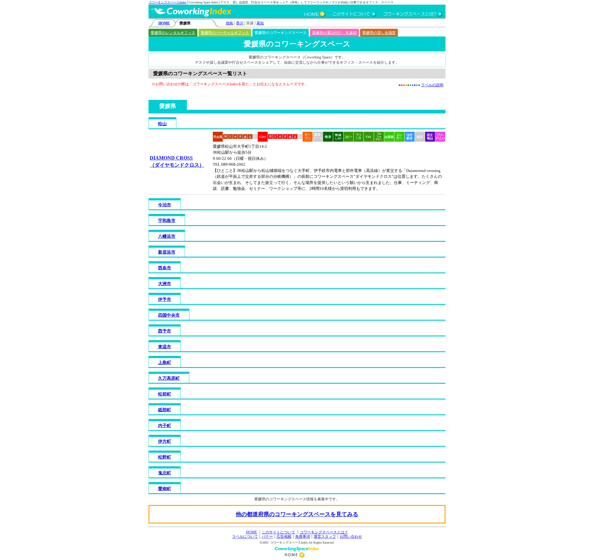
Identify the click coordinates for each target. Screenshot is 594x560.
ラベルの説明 (432, 85)
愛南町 (164, 488)
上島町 (164, 362)
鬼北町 (164, 473)
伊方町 (164, 441)
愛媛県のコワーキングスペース (281, 33)
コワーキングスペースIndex (167, 2)
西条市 (164, 268)
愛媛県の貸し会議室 (379, 33)
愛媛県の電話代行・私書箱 (334, 33)
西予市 (164, 331)
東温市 (164, 346)
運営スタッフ (325, 536)
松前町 (164, 394)
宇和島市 (166, 220)
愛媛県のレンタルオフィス (173, 33)
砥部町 (164, 410)
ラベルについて (245, 536)
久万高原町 (169, 378)
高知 (260, 23)
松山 (162, 124)
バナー (267, 536)
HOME (164, 23)
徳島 (229, 23)
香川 (239, 23)
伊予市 (164, 299)
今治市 (164, 205)
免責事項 (302, 536)
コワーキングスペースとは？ (324, 532)
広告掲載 (284, 536)
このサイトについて (278, 532)
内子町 (164, 425)
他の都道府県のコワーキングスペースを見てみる (297, 514)
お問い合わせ (351, 536)
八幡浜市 (166, 236)
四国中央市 (169, 315)
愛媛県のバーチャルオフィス (225, 33)
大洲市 (164, 283)
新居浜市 (166, 252)
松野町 (164, 457)
